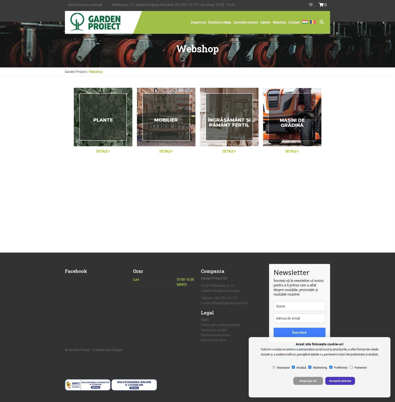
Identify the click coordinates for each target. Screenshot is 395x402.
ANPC (205, 320)
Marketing (320, 367)
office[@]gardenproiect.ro (229, 303)
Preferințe (340, 367)
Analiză (301, 367)
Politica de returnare (215, 335)
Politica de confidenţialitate (220, 325)
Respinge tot (308, 381)
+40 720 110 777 (186, 5)
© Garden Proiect (78, 350)
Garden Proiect (75, 72)
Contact (294, 22)
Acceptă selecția (340, 381)
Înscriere (299, 332)
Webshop (279, 22)
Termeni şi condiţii (214, 330)
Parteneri (360, 367)
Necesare (283, 367)
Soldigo (117, 350)
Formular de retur (213, 340)
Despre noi (198, 22)
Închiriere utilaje (219, 22)
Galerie (265, 22)
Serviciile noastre (245, 22)
